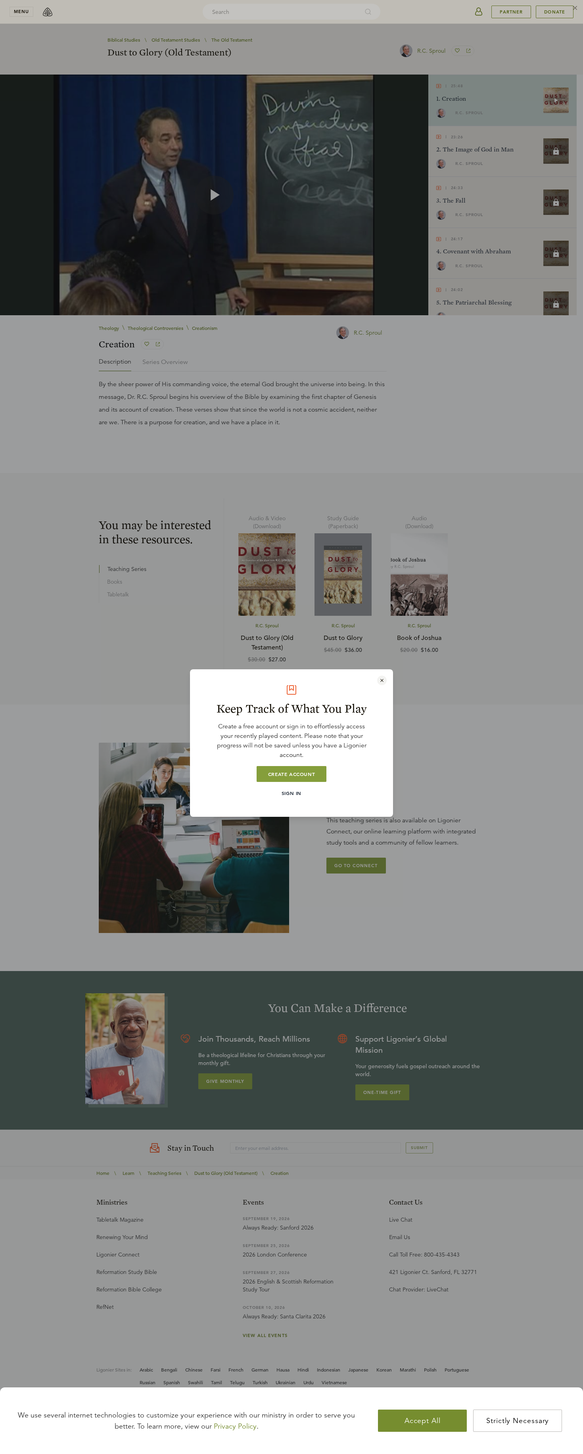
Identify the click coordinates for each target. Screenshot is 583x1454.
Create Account (291, 774)
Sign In (291, 793)
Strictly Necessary (517, 1420)
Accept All (423, 1420)
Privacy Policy (235, 1426)
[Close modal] (382, 680)
